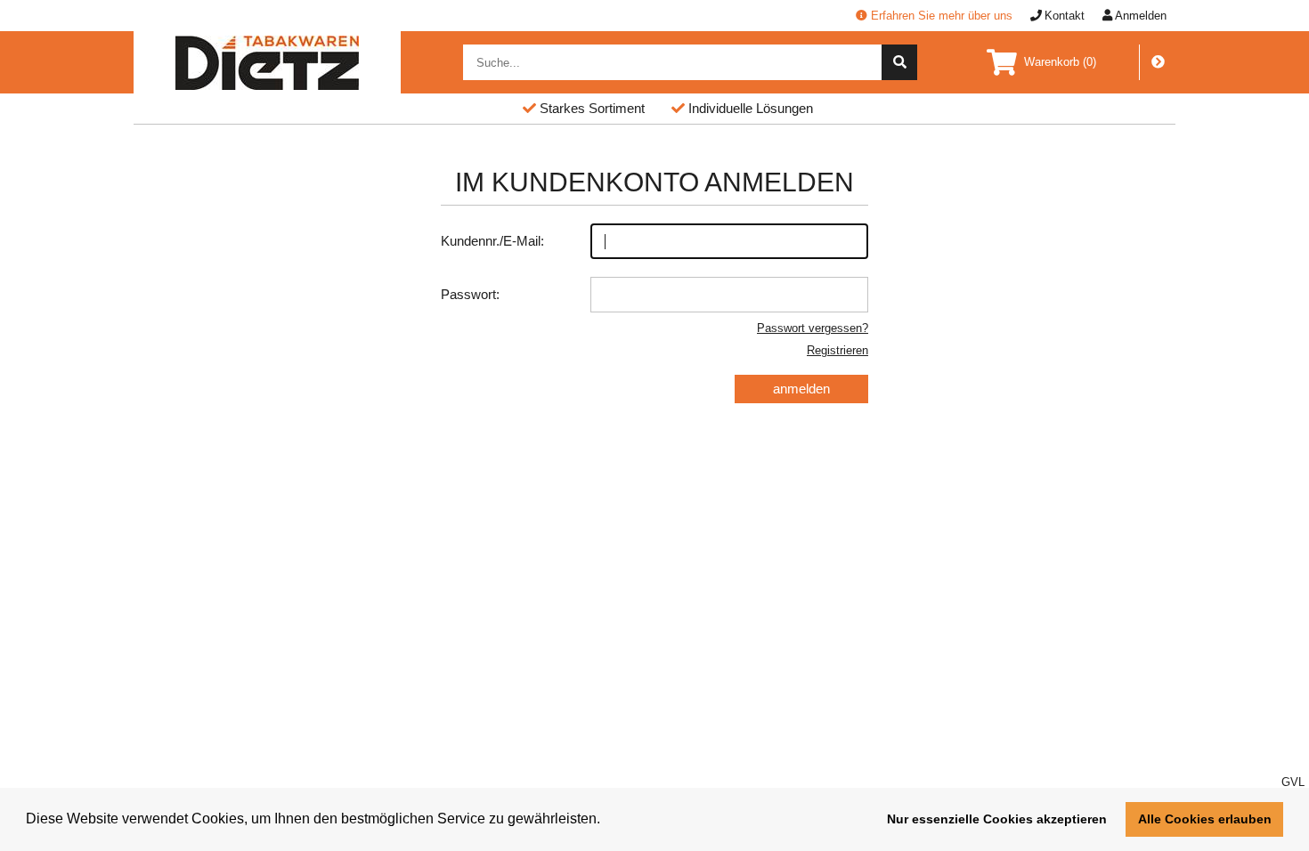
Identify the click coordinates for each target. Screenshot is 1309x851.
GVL (1293, 782)
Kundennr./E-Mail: (492, 240)
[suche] (899, 62)
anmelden (801, 388)
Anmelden (1141, 15)
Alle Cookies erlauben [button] (1205, 819)
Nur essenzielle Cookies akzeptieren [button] (997, 819)
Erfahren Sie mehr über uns (941, 15)
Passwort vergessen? (812, 328)
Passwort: (470, 294)
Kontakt (1065, 15)
